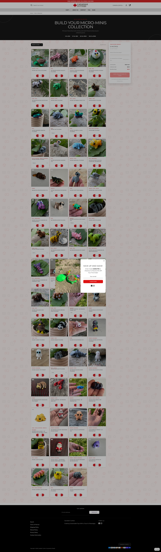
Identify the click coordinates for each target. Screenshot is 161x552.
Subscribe (93, 281)
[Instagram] (94, 285)
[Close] (104, 260)
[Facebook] (91, 285)
